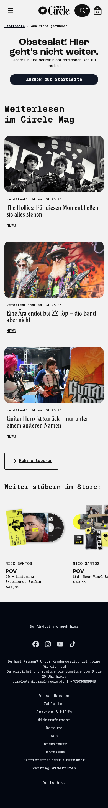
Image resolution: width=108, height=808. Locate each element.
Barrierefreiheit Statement (54, 760)
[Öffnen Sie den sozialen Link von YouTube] (60, 644)
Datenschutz (54, 744)
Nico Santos (19, 563)
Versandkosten (54, 695)
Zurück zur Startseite (54, 79)
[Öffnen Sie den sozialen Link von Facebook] (36, 644)
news (11, 225)
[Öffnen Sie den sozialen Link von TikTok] (72, 644)
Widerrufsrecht (54, 720)
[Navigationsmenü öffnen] (10, 10)
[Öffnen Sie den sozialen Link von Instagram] (48, 644)
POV (11, 571)
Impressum (54, 752)
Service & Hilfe (54, 712)
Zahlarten (54, 704)
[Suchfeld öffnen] (82, 10)
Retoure (54, 728)
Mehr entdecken (35, 460)
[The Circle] (53, 10)
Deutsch (50, 783)
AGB (54, 736)
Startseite (14, 26)
